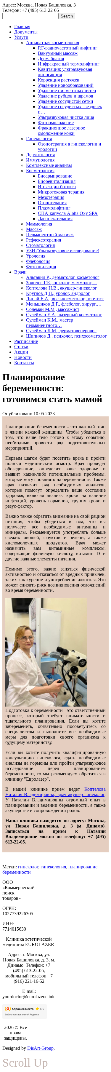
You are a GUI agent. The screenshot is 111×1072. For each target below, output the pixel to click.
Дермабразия (51, 58)
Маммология (39, 223)
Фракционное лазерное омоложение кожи (61, 130)
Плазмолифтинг (54, 207)
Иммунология (40, 159)
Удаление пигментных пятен (67, 90)
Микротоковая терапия (61, 191)
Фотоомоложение (56, 122)
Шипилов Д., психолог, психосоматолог (66, 335)
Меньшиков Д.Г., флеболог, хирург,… (64, 303)
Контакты (24, 362)
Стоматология (40, 245)
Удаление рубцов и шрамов (65, 95)
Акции (21, 351)
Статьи (21, 346)
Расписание (26, 341)
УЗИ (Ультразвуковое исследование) (62, 250)
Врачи (20, 271)
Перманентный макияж (50, 234)
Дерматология (40, 154)
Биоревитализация (56, 181)
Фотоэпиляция (41, 266)
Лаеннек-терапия (55, 218)
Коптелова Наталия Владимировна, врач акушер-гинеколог (55, 792)
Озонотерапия (52, 202)
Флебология (38, 261)
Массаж (34, 229)
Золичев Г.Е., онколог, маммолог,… (61, 282)
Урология (35, 255)
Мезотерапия (51, 197)
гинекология (53, 866)
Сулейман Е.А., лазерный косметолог (64, 314)
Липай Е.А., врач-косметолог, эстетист (65, 298)
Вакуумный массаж (58, 53)
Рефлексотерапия (43, 239)
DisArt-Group (40, 1048)
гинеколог (28, 866)
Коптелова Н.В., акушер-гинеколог (61, 287)
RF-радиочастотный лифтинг (67, 47)
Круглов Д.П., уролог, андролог (58, 293)
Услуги (21, 37)
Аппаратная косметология (52, 42)
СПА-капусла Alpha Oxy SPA (68, 213)
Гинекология (39, 138)
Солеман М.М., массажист (52, 309)
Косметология (40, 170)
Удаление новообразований (66, 85)
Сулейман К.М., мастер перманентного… (49, 322)
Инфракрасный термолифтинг (68, 63)
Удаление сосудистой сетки (65, 101)
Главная (22, 26)
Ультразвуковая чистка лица (66, 117)
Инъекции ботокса (57, 186)
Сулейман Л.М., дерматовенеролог (61, 330)
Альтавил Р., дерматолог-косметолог (62, 277)
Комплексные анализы (49, 165)
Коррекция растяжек (58, 79)
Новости (23, 357)
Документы (26, 31)
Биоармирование (55, 175)
